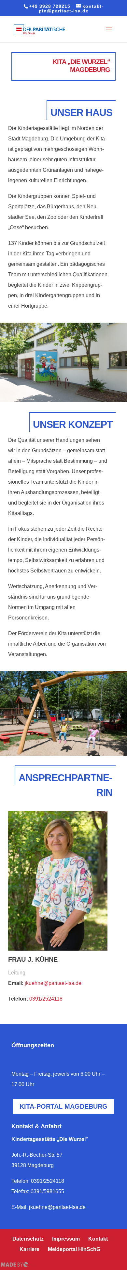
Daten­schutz (28, 1239)
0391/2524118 (46, 999)
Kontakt (98, 1239)
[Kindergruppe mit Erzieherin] (63, 713)
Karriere (29, 1249)
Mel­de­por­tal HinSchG (74, 1249)
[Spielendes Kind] (63, 362)
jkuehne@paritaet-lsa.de (53, 983)
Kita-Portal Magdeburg (63, 1106)
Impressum (66, 1239)
